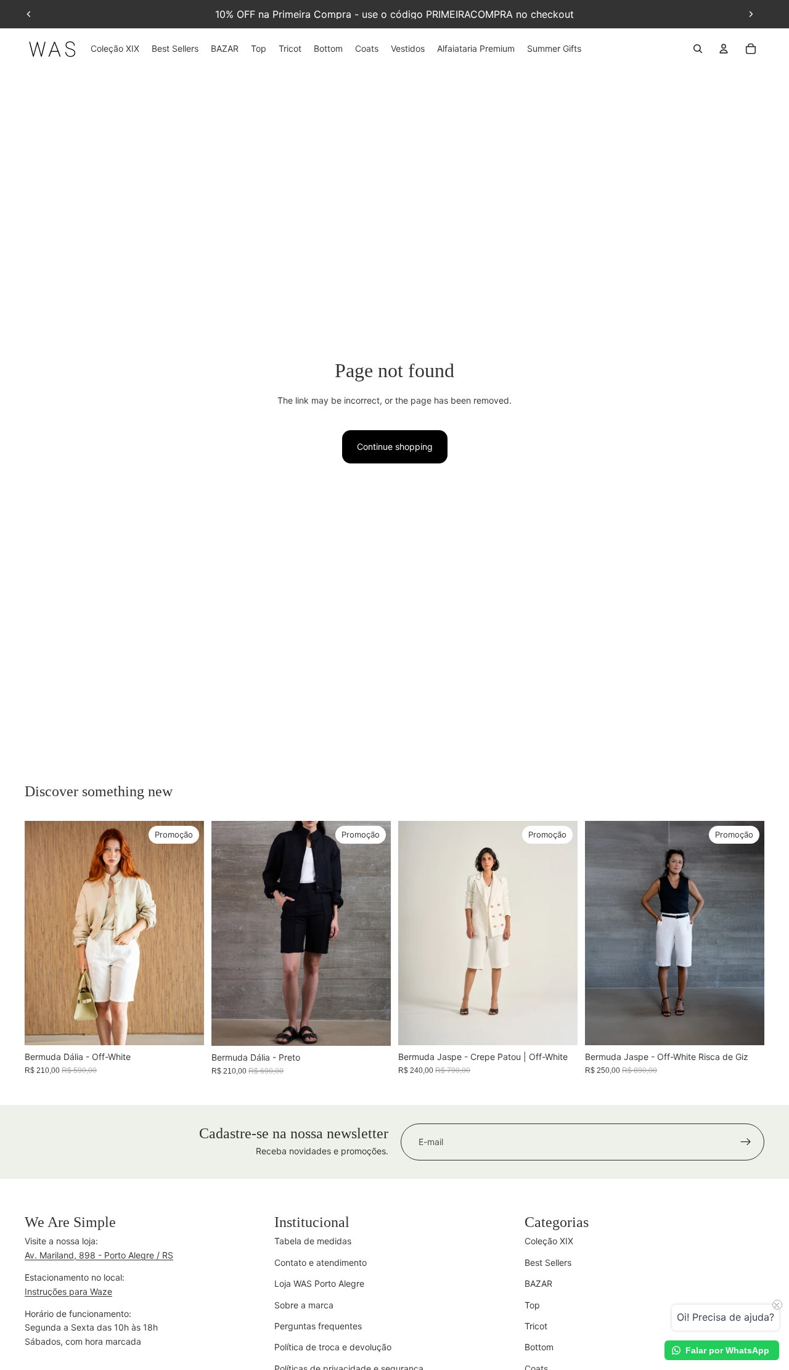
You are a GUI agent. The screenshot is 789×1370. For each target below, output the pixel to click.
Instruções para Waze (68, 1291)
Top (532, 1305)
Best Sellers (548, 1262)
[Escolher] (185, 1026)
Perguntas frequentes (318, 1326)
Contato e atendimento (320, 1262)
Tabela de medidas (312, 1241)
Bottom (539, 1347)
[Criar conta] (746, 1142)
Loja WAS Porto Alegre (319, 1283)
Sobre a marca (303, 1305)
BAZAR (538, 1283)
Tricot (536, 1326)
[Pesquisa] (697, 48)
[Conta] (723, 48)
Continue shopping (395, 446)
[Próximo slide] (750, 14)
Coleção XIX (549, 1241)
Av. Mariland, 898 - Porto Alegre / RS (99, 1255)
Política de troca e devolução (332, 1347)
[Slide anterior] (29, 14)
